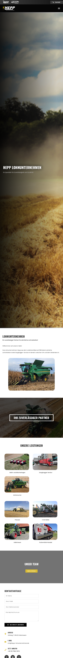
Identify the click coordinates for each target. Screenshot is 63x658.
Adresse (10, 633)
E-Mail (10, 640)
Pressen (17, 520)
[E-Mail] (5, 642)
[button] (59, 8)
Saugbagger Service (45, 472)
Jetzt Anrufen (12, 648)
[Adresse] (5, 634)
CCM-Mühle (45, 520)
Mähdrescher (17, 495)
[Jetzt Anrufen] (5, 650)
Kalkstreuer (17, 542)
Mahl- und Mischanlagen (17, 472)
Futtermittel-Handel (45, 542)
